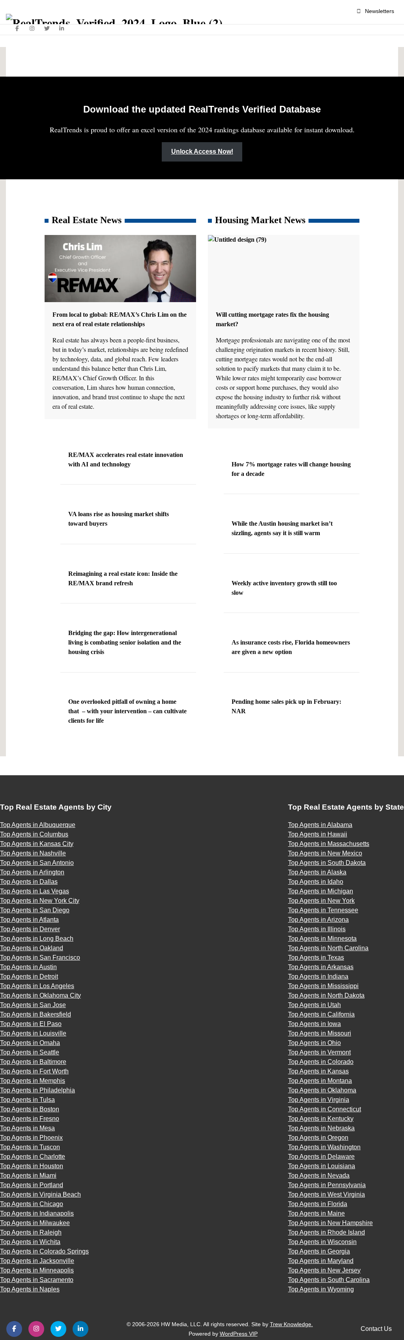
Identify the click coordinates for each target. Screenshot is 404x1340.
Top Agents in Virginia (318, 1099)
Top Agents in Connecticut (324, 1109)
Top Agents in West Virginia (326, 1194)
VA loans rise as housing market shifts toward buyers (118, 519)
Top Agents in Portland (31, 1185)
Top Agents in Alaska (317, 872)
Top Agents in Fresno (29, 1118)
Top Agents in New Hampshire (330, 1223)
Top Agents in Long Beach (36, 938)
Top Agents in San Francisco (40, 957)
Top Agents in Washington (324, 1147)
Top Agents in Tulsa (27, 1099)
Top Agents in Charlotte (32, 1156)
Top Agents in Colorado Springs (44, 1251)
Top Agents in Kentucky (321, 1118)
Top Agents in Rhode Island (326, 1232)
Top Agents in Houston (31, 1166)
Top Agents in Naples (30, 1289)
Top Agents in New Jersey (324, 1270)
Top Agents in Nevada (319, 1175)
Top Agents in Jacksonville (37, 1260)
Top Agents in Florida (317, 1204)
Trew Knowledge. (291, 1324)
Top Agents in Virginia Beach (40, 1194)
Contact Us (376, 1328)
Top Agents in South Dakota (327, 862)
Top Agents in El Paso (31, 1024)
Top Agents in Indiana (318, 976)
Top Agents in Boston (29, 1109)
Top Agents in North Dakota (326, 995)
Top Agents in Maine (316, 1213)
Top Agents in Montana (320, 1080)
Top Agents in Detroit (29, 976)
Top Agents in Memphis (32, 1080)
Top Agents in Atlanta (29, 919)
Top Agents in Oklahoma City (40, 995)
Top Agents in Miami (28, 1175)
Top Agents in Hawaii (317, 834)
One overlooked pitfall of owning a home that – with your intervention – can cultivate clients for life (127, 711)
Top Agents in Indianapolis (37, 1213)
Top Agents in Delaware (321, 1156)
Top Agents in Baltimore (33, 1061)
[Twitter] (47, 28)
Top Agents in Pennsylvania (327, 1185)
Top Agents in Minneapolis (37, 1270)
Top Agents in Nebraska (321, 1128)
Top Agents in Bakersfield (35, 1014)
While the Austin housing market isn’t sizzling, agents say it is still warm (282, 528)
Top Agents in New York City (39, 900)
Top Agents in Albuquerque (37, 824)
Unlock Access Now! (202, 151)
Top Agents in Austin (28, 967)
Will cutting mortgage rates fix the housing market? (272, 319)
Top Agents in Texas (316, 957)
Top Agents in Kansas (318, 1071)
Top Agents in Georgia (319, 1251)
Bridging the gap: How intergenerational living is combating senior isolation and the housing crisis (124, 642)
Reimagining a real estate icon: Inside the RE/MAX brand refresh (123, 578)
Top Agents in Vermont (319, 1052)
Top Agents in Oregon (318, 1137)
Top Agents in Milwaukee (35, 1223)
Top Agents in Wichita (30, 1242)
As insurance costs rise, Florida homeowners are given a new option (291, 647)
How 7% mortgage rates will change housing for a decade (291, 469)
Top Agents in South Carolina (329, 1279)
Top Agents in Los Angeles (37, 986)
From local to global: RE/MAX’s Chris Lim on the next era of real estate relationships (119, 319)
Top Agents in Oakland (31, 948)
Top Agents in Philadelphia (37, 1090)
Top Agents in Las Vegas (34, 891)
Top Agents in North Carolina (328, 948)
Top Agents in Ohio (314, 1042)
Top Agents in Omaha (30, 1042)
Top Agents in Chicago (31, 1204)
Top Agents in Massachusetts (328, 843)
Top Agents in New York (321, 900)
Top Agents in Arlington (32, 872)
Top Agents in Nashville (33, 853)
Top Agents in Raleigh (31, 1232)
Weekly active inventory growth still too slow (284, 588)
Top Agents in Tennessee (323, 910)
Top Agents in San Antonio (37, 862)
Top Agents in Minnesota (322, 938)
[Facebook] (17, 28)
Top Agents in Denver (30, 929)
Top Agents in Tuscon (30, 1147)
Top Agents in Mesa (27, 1128)
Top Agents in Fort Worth (34, 1071)
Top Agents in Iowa (314, 1024)
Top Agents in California (321, 1014)
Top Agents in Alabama (320, 824)
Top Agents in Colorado (321, 1061)
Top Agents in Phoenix (31, 1137)
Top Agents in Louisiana (321, 1166)
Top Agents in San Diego (34, 910)
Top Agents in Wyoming (321, 1289)
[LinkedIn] (62, 28)
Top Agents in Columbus (34, 834)
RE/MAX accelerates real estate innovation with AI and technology (125, 459)
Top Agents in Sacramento (36, 1279)
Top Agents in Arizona (318, 919)
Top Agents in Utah (314, 1005)
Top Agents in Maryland (321, 1260)
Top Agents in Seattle (29, 1052)
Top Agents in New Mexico (325, 853)
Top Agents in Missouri (319, 1033)
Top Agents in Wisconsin (322, 1242)
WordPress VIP (239, 1334)
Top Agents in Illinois (317, 929)
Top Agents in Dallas (29, 881)
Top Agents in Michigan (320, 891)
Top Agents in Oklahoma (322, 1090)
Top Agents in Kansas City (36, 843)
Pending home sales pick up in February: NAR (286, 706)
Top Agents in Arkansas (321, 967)
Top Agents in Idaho (315, 881)
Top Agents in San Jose (33, 1005)
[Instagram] (32, 28)
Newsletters (379, 11)
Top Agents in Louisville (33, 1033)
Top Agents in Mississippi (323, 986)
